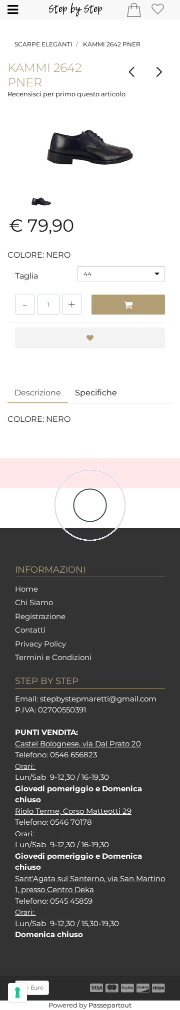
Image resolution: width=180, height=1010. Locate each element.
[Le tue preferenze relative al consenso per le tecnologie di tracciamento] (17, 992)
